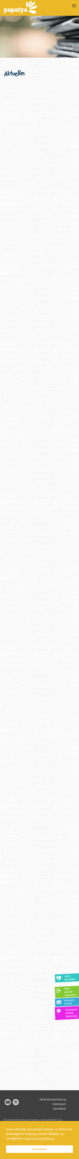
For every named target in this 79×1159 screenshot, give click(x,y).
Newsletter (59, 1108)
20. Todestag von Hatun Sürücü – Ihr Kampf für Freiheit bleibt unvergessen (36, 121)
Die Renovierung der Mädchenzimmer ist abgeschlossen (26, 798)
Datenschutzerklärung (53, 1099)
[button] (37, 91)
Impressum (59, 1104)
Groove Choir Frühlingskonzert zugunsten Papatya (34, 1021)
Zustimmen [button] (39, 1149)
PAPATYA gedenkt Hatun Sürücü (35, 343)
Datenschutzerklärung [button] (39, 1138)
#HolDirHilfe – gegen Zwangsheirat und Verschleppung (36, 908)
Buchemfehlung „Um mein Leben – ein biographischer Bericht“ (36, 457)
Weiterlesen (53, 172)
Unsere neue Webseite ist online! (36, 681)
